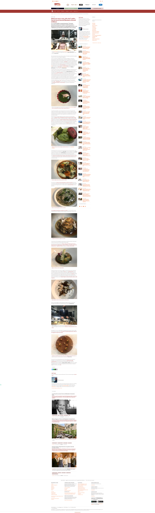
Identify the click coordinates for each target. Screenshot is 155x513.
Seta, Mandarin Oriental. (66, 51)
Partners (52, 488)
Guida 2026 (93, 496)
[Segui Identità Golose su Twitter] (56, 1)
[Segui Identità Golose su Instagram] (54, 1)
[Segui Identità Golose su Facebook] (52, 1)
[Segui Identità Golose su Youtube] (57, 1)
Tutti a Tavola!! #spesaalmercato (83, 489)
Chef (55, 11)
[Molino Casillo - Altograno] (74, 5)
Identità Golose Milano (66, 385)
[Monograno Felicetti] (94, 5)
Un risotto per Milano (81, 492)
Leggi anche (54, 391)
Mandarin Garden (64, 439)
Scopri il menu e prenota (68, 500)
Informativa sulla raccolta (77, 512)
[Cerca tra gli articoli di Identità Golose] (100, 1)
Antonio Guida (56, 51)
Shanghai (79, 493)
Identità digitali (84, 8)
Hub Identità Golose (71, 8)
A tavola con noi (80, 494)
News (52, 489)
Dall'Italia (58, 13)
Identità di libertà (80, 490)
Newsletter (75, 11)
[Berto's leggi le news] (87, 5)
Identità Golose (54, 386)
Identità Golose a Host (81, 488)
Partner (67, 11)
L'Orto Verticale (71, 107)
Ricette (58, 11)
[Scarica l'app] (94, 501)
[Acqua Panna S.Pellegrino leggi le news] (68, 5)
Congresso (57, 8)
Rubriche (62, 11)
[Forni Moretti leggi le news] (81, 5)
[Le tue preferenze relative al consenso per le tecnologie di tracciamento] (1, 385)
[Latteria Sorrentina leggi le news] (100, 5)
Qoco (79, 491)
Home (52, 13)
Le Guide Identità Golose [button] (97, 8)
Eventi (71, 11)
